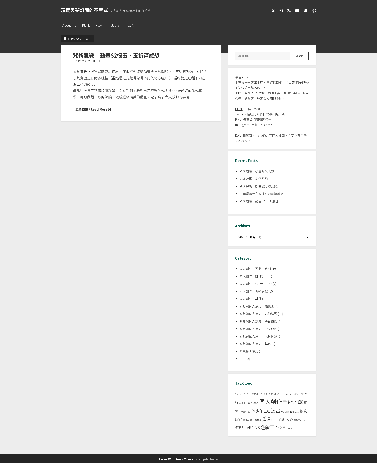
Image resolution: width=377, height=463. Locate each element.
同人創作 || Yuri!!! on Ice (256, 283)
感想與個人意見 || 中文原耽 (258, 329)
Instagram (115, 25)
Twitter (240, 114)
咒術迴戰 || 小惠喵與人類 (257, 171)
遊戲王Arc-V (299, 420)
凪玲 (296, 394)
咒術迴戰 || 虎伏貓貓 (254, 178)
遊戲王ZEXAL (274, 427)
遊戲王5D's (285, 420)
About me (69, 25)
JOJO (262, 394)
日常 (243, 358)
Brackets (239, 394)
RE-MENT (275, 394)
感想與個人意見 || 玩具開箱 (258, 336)
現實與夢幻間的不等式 (84, 10)
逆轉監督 (257, 420)
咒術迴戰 (293, 401)
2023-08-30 (92, 61)
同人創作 (270, 401)
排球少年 (255, 410)
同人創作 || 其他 (251, 298)
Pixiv (99, 25)
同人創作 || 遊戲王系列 (255, 268)
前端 (241, 403)
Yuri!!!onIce (286, 394)
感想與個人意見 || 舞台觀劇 (258, 321)
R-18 (268, 394)
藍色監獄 (294, 411)
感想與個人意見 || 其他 (255, 343)
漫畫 (275, 410)
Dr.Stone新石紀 (251, 394)
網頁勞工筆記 (249, 351)
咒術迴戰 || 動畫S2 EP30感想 (259, 201)
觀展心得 (247, 420)
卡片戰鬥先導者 (251, 403)
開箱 (290, 428)
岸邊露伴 (243, 411)
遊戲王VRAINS (247, 427)
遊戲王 (270, 419)
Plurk (86, 25)
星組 (267, 411)
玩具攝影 (285, 411)
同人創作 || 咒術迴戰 (254, 291)
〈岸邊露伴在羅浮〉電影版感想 (262, 193)
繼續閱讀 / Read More (94, 110)
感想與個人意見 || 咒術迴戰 (258, 313)
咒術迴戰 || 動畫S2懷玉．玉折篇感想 (116, 55)
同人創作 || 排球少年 (254, 276)
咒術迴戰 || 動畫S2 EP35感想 (259, 186)
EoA (130, 25)
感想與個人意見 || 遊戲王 (257, 306)
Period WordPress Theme (176, 459)
